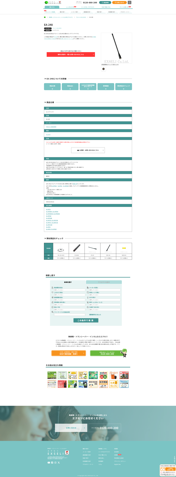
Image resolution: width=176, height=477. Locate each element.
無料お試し (101, 458)
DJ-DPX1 (48, 227)
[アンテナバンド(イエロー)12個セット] (124, 248)
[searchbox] (70, 290)
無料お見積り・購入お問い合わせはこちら (71, 54)
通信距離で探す (87, 12)
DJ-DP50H (65, 186)
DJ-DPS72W (49, 225)
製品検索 (106, 2)
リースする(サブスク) (104, 452)
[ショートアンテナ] (76, 248)
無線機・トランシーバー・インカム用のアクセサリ (61, 17)
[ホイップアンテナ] (92, 248)
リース (100, 302)
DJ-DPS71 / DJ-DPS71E (52, 222)
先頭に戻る (174, 460)
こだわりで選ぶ (58, 292)
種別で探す (62, 12)
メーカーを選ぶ (93, 287)
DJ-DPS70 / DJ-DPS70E (52, 220)
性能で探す (99, 12)
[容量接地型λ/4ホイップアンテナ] (61, 248)
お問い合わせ (120, 2)
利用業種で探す (111, 12)
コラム (100, 464)
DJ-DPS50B (49, 218)
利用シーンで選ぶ (94, 292)
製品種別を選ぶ (58, 287)
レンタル (95, 302)
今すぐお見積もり (61, 258)
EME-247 (75, 184)
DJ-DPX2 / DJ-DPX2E (51, 229)
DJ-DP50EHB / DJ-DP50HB (53, 214)
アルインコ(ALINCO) (81, 17)
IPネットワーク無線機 (50, 12)
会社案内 (116, 452)
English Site (117, 464)
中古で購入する (102, 455)
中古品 (56, 37)
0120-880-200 (90, 2)
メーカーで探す (74, 12)
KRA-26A (108, 255)
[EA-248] (103, 68)
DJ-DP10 (60, 186)
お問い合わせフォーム (67, 39)
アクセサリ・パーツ (125, 12)
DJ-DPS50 (54, 186)
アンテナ (48, 134)
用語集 (116, 449)
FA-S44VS (77, 255)
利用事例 (100, 461)
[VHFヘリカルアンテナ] (108, 248)
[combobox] (69, 290)
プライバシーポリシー (120, 461)
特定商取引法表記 (119, 458)
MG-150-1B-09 (61, 255)
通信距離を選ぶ (58, 297)
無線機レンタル (102, 449)
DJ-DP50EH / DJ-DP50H (52, 211)
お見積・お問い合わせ (89, 150)
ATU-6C (92, 255)
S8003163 (124, 255)
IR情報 (116, 455)
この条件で (85, 320)
